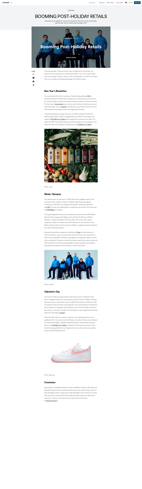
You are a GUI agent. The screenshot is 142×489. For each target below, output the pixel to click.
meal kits (63, 107)
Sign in (137, 2)
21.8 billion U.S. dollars (59, 325)
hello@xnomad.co (51, 401)
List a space (119, 2)
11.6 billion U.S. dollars (84, 124)
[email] (33, 74)
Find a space (110, 2)
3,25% (48, 207)
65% (88, 96)
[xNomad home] (5, 3)
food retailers (59, 104)
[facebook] (33, 81)
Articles (101, 2)
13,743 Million (50, 210)
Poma (78, 232)
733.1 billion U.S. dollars (57, 119)
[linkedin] (33, 78)
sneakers (62, 313)
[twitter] (33, 85)
